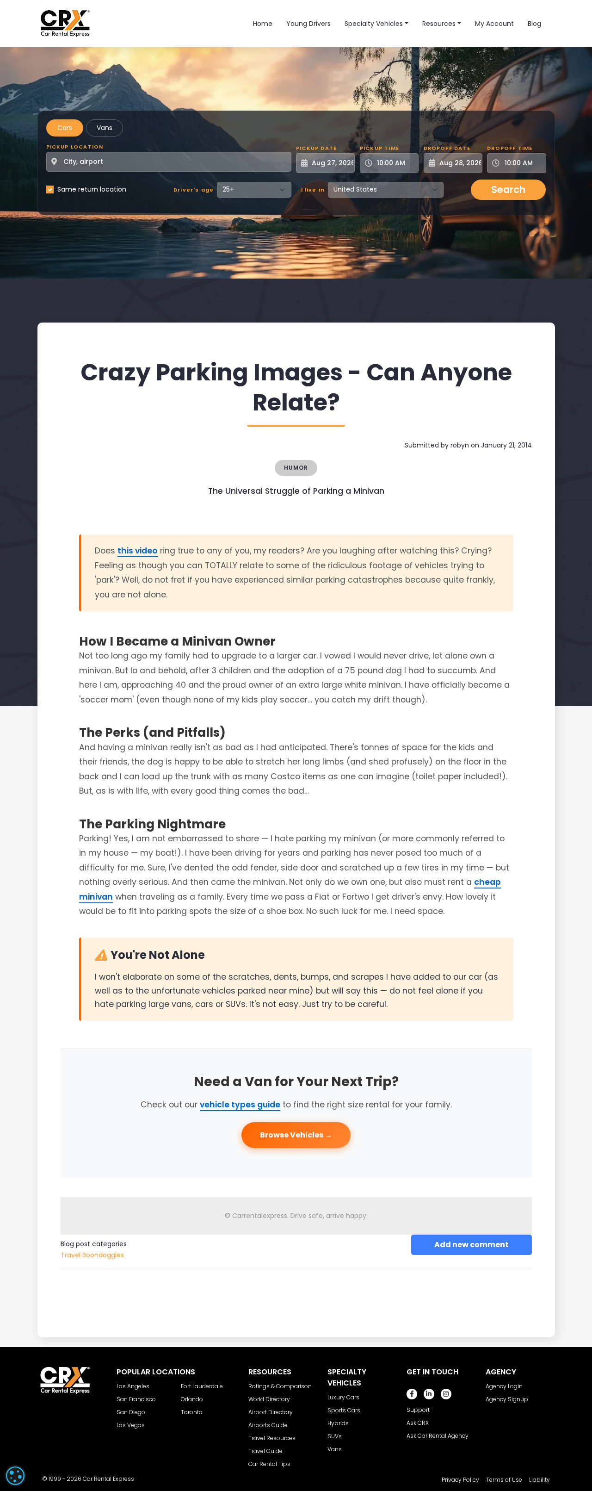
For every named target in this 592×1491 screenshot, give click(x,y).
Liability (539, 1480)
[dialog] (15, 1475)
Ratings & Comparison (280, 1386)
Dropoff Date (447, 148)
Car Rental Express (108, 1479)
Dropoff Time (509, 148)
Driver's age (193, 189)
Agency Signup (507, 1399)
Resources (439, 23)
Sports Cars (343, 1410)
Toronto (192, 1412)
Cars (64, 127)
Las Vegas (131, 1425)
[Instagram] (446, 1394)
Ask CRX (418, 1423)
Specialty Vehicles (374, 23)
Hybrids (338, 1423)
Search (508, 189)
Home (262, 23)
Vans (104, 127)
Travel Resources (272, 1438)
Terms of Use (504, 1480)
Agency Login (504, 1386)
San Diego (131, 1412)
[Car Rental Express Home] (65, 23)
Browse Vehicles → (296, 1135)
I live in (313, 189)
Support (418, 1410)
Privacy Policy (460, 1480)
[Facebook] (412, 1394)
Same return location (91, 189)
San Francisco (136, 1399)
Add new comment (471, 1244)
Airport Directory (270, 1412)
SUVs (334, 1436)
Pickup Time (379, 148)
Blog (534, 23)
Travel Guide (265, 1451)
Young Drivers (308, 23)
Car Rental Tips (269, 1464)
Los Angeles (133, 1386)
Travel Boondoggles (92, 1255)
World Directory (269, 1399)
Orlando (192, 1399)
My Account (494, 23)
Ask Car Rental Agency (438, 1436)
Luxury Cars (343, 1397)
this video (137, 550)
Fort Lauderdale (202, 1386)
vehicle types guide (240, 1104)
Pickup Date (316, 148)
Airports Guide (268, 1425)
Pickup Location (75, 146)
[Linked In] (429, 1394)
